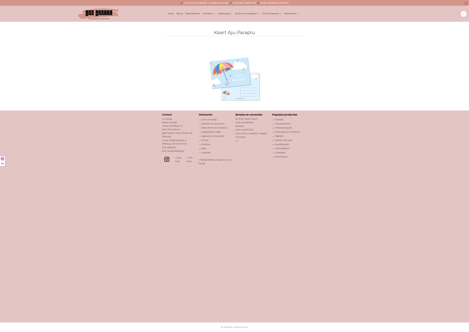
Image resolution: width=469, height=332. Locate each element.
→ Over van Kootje (208, 119)
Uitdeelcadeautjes (283, 127)
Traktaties (207, 13)
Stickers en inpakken (246, 13)
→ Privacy (203, 140)
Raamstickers (281, 156)
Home (171, 13)
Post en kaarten (270, 13)
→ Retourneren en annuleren (213, 127)
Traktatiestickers (283, 123)
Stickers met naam (284, 140)
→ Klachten (204, 144)
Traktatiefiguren (282, 148)
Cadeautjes (224, 13)
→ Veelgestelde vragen (210, 131)
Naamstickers (193, 13)
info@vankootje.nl (178, 140)
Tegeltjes (279, 136)
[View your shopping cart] (466, 3)
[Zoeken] (464, 14)
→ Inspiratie (205, 152)
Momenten (290, 13)
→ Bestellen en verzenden (211, 123)
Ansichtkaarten (282, 144)
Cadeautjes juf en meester (287, 131)
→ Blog (202, 148)
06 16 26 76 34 (180, 143)
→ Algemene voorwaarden (211, 136)
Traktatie (279, 119)
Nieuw (180, 13)
